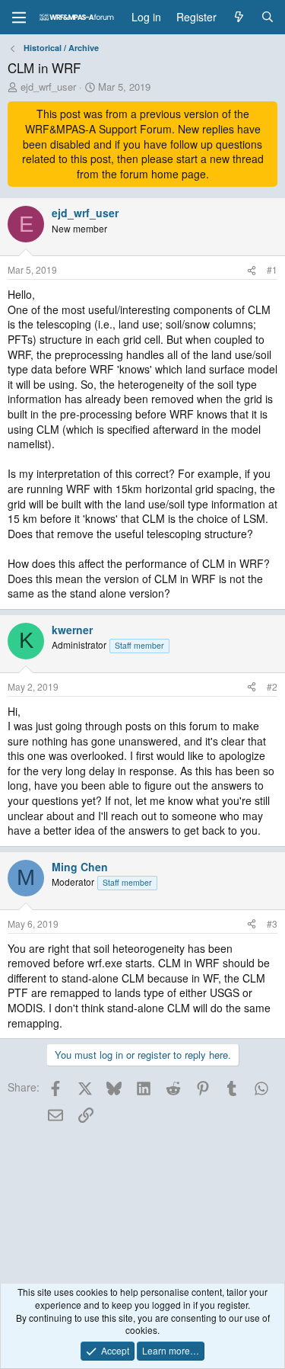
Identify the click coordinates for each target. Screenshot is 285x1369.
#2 (272, 686)
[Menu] (19, 17)
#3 (272, 923)
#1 (272, 269)
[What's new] (238, 17)
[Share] (251, 270)
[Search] (267, 17)
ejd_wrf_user (48, 86)
